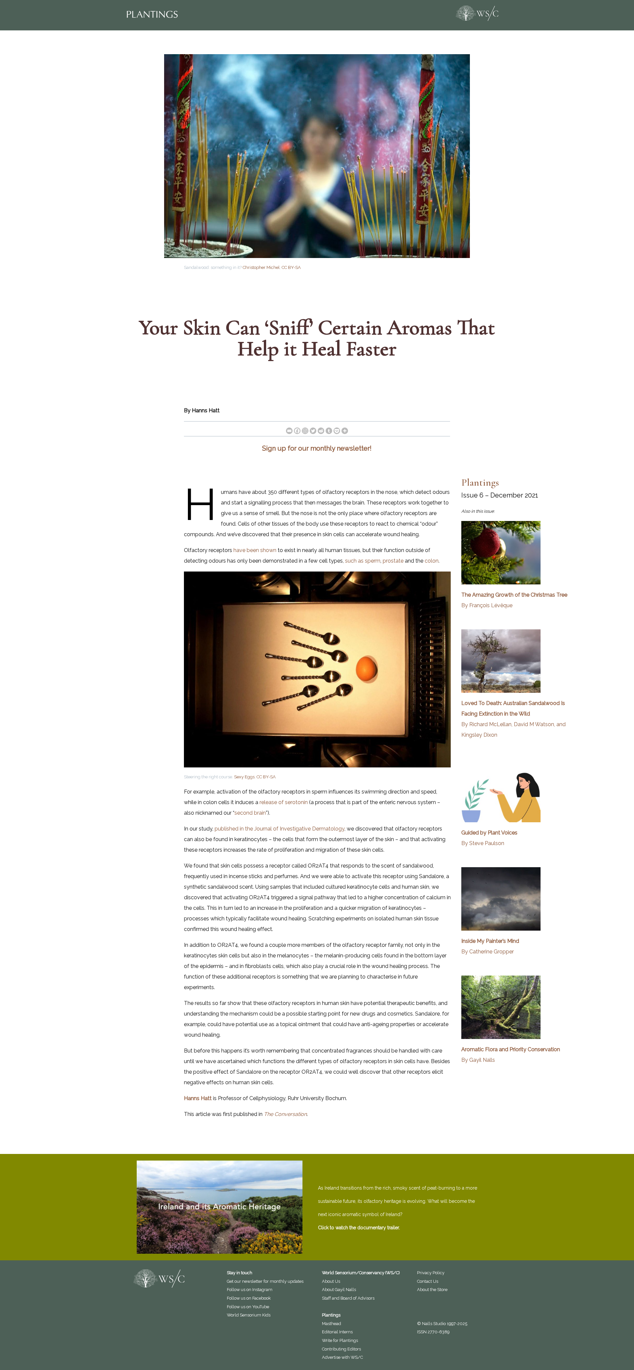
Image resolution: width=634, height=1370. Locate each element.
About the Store (432, 1289)
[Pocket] (337, 430)
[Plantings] (218, 14)
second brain (250, 813)
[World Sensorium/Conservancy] (476, 13)
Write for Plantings (340, 1340)
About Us (331, 1281)
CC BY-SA (291, 267)
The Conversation (285, 1114)
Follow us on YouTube (248, 1306)
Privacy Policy (430, 1272)
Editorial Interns (337, 1331)
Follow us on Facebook (249, 1298)
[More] (344, 430)
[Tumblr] (329, 430)
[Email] (289, 430)
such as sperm (362, 561)
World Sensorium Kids (248, 1315)
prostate (393, 561)
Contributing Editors (341, 1349)
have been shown (254, 550)
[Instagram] (305, 430)
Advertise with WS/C (342, 1357)
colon (432, 561)
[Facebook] (297, 430)
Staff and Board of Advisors (348, 1298)
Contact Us (427, 1281)
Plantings (480, 482)
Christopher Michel (261, 267)
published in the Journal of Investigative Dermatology (279, 829)
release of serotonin (284, 802)
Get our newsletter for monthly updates (265, 1281)
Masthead (331, 1323)
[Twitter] (313, 430)
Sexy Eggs (244, 776)
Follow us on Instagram (249, 1289)
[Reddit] (321, 430)
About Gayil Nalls (339, 1289)
